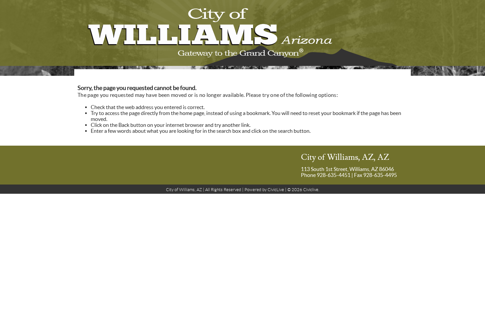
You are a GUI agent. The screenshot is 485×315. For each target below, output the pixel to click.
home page (191, 113)
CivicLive (276, 189)
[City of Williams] (242, 33)
